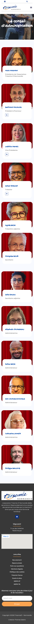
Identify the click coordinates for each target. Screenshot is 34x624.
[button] (27, 1)
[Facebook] (5, 1)
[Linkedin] (6, 115)
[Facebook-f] (17, 516)
